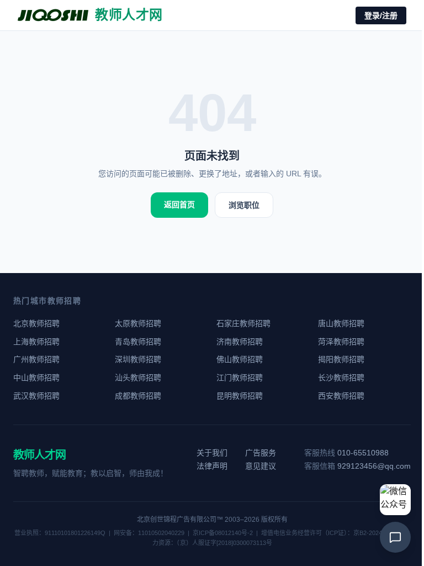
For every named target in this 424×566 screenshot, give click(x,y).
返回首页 (179, 204)
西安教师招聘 (341, 395)
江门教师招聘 (239, 377)
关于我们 (212, 452)
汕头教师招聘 (138, 377)
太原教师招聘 (138, 323)
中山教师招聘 (36, 377)
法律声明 (212, 466)
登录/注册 (381, 15)
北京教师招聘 (36, 323)
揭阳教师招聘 (341, 359)
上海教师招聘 (36, 341)
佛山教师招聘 (239, 359)
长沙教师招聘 (341, 377)
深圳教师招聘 (138, 359)
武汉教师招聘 (36, 395)
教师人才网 (39, 455)
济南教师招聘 (239, 341)
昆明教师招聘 (239, 395)
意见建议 (260, 466)
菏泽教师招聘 (341, 341)
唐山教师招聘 (341, 323)
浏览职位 (244, 205)
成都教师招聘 (138, 395)
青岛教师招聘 (138, 341)
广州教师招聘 (36, 359)
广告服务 (260, 452)
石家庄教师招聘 (243, 323)
